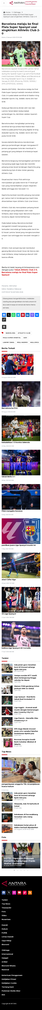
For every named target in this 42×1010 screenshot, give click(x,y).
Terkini (5, 658)
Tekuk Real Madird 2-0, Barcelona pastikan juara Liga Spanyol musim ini (19, 544)
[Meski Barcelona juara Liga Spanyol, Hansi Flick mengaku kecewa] (21, 497)
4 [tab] (24, 870)
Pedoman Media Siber (11, 991)
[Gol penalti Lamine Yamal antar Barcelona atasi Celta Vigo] (21, 565)
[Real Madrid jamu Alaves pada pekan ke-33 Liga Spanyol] (21, 599)
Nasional (5, 970)
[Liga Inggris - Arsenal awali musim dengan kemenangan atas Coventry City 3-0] (7, 711)
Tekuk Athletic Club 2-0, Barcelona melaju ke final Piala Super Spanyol (20, 272)
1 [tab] (14, 870)
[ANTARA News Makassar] (23, 3)
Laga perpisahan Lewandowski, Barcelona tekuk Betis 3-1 (21, 475)
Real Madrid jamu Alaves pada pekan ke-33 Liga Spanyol (20, 612)
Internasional (7, 954)
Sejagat (5, 958)
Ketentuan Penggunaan (12, 975)
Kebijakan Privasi (9, 979)
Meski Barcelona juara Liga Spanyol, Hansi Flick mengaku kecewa (20, 510)
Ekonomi (5, 945)
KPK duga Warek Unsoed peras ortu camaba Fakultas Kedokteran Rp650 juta (26, 731)
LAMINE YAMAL (8, 342)
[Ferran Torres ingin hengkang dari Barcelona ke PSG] (21, 394)
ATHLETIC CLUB (24, 333)
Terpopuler (6, 908)
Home (8, 12)
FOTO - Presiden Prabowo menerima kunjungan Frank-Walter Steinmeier (20, 861)
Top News (6, 752)
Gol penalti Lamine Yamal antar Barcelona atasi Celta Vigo (20, 578)
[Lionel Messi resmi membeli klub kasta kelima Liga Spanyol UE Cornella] (21, 634)
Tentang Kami (8, 987)
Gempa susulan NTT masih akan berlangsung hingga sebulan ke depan (25, 678)
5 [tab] (28, 870)
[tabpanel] (21, 855)
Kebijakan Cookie (9, 983)
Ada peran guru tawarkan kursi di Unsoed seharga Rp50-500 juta (25, 667)
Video (4, 916)
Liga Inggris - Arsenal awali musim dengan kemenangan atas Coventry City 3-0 (26, 710)
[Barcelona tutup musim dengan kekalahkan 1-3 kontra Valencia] (21, 428)
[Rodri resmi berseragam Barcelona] (17, 364)
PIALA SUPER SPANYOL (12, 337)
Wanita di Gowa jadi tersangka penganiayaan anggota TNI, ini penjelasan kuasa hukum (21, 784)
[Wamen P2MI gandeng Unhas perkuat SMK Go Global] (7, 689)
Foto (4, 837)
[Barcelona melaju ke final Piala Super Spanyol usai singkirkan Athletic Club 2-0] (21, 770)
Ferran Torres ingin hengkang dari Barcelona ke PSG (17, 407)
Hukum (5, 929)
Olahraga (17, 12)
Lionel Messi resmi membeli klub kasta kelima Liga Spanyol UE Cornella (19, 647)
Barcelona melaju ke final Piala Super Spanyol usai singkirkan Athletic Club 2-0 (20, 16)
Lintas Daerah (8, 937)
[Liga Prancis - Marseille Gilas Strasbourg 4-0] (7, 721)
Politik (4, 933)
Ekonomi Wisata (8, 966)
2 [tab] (18, 870)
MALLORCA (34, 342)
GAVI (25, 337)
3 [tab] (21, 870)
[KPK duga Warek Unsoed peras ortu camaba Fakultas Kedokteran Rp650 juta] (7, 732)
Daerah (5, 925)
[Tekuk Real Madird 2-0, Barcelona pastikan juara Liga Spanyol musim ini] (21, 531)
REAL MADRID (22, 342)
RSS (3, 995)
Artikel (4, 962)
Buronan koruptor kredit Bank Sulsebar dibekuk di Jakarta (25, 742)
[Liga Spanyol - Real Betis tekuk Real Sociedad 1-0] (7, 700)
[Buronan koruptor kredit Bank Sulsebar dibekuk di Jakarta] (7, 743)
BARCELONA (10, 333)
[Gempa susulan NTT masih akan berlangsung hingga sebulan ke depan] (7, 679)
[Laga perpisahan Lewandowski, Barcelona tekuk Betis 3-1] (21, 462)
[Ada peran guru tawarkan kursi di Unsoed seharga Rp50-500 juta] (7, 668)
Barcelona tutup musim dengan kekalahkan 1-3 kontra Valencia (16, 441)
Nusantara (6, 919)
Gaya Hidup (6, 941)
